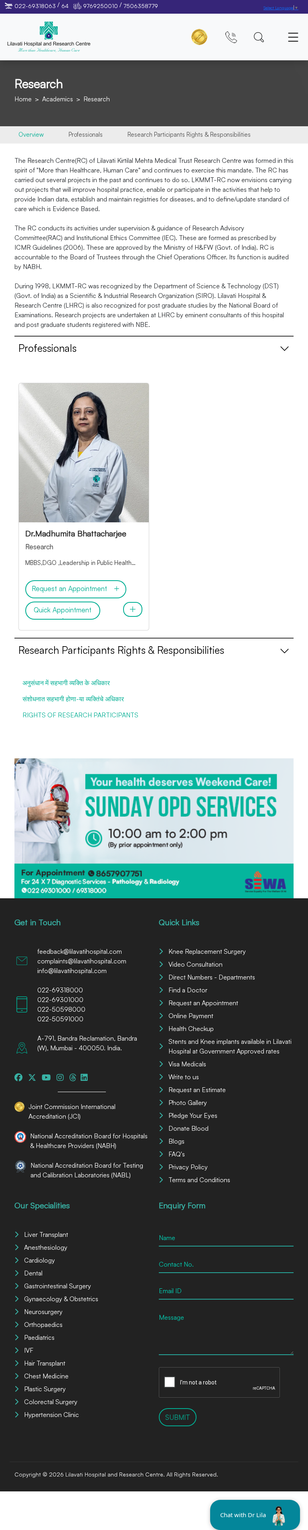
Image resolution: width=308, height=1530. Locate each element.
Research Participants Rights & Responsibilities (189, 134)
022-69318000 (60, 990)
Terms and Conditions (199, 1180)
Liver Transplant (46, 1234)
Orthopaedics (43, 1325)
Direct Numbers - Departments (211, 977)
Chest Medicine (46, 1376)
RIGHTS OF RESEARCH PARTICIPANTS (80, 715)
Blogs (176, 1141)
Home (23, 99)
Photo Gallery (187, 1103)
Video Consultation (195, 964)
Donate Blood (188, 1128)
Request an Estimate (197, 1090)
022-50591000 (60, 1019)
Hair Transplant (44, 1363)
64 (65, 5)
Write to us (183, 1077)
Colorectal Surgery (50, 1402)
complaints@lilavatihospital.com (81, 961)
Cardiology (39, 1260)
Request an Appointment (203, 1003)
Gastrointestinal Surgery (57, 1286)
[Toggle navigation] (293, 37)
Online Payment (190, 1016)
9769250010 (100, 5)
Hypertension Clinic (51, 1415)
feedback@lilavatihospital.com (79, 951)
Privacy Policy (188, 1167)
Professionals (86, 134)
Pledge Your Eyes (192, 1115)
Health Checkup (191, 1029)
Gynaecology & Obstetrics (61, 1299)
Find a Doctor (187, 990)
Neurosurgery (43, 1312)
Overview (31, 134)
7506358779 (141, 5)
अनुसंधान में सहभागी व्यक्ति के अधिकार (66, 683)
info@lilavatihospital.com (72, 971)
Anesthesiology (45, 1247)
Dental (33, 1273)
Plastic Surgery (45, 1389)
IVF (28, 1350)
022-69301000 (60, 1000)
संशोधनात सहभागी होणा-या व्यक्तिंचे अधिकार (73, 699)
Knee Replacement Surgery (207, 951)
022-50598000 (61, 1009)
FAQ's (176, 1154)
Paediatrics (39, 1337)
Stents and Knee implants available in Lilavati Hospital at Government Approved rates (230, 1046)
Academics (57, 99)
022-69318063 (35, 5)
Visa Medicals (187, 1064)
